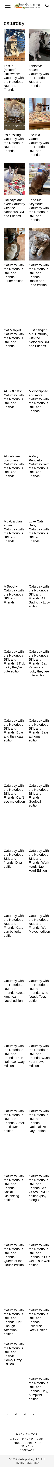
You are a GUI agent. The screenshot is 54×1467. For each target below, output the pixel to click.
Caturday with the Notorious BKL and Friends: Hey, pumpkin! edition (39, 1389)
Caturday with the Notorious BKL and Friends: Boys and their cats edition (14, 730)
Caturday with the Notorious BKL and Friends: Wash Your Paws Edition (39, 1056)
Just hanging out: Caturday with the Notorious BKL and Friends (39, 338)
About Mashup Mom (27, 1439)
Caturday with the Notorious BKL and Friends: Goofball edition (39, 795)
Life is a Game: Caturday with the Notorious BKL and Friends (39, 145)
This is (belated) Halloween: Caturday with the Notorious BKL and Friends (14, 78)
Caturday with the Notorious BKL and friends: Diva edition (14, 858)
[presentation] (14, 45)
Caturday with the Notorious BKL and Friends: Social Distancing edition (14, 1188)
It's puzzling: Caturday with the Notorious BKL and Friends (14, 143)
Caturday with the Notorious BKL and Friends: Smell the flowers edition (14, 1121)
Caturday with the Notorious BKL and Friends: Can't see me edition (14, 793)
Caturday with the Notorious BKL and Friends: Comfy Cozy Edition (14, 1354)
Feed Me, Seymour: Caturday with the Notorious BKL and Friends (39, 210)
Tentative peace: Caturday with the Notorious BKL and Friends (39, 76)
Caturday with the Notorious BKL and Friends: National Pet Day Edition (39, 1121)
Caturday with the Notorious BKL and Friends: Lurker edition (14, 273)
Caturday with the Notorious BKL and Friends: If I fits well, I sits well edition (39, 1255)
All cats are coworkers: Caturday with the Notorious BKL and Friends (14, 466)
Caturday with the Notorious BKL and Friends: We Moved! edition (39, 924)
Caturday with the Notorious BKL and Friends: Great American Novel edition (14, 991)
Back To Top (27, 1434)
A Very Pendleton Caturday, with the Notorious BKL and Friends (39, 466)
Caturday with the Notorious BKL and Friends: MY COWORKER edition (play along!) (39, 1188)
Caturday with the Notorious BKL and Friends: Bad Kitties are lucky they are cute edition (39, 663)
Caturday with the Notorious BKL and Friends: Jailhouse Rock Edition (39, 1320)
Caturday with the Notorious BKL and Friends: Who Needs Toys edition (39, 991)
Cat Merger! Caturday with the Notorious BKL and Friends (14, 338)
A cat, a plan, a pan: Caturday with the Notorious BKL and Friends (14, 531)
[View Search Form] (47, 5)
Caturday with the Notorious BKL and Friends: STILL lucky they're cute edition (14, 661)
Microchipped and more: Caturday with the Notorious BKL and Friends (39, 401)
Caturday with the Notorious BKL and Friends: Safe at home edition (39, 730)
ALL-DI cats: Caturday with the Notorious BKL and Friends (14, 399)
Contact (27, 1450)
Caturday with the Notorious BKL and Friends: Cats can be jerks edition (14, 925)
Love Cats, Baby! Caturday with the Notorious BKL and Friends (39, 531)
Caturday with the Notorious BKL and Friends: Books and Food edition (39, 275)
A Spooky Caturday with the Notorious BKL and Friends (14, 594)
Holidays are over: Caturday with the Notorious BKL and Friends (14, 208)
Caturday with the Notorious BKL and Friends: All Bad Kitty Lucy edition (39, 596)
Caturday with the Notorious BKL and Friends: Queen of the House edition (14, 1255)
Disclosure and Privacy (27, 1444)
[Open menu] (8, 6)
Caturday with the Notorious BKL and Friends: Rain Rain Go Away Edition (14, 1056)
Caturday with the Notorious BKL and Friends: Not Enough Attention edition (14, 1322)
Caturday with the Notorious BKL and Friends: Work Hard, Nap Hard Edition (39, 860)
